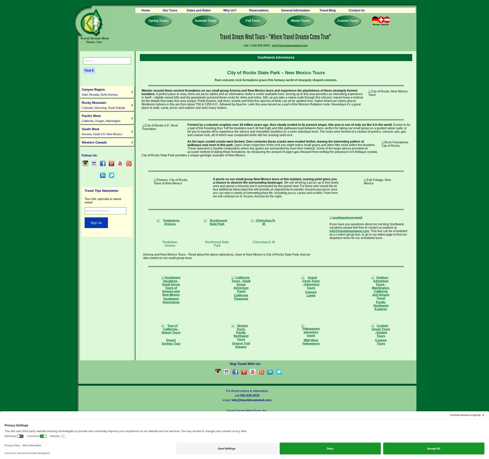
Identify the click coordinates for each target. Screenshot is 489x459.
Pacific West (101, 118)
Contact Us (357, 10)
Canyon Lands (311, 293)
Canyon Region (99, 92)
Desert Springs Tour (171, 342)
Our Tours (170, 10)
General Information (295, 10)
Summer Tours (205, 20)
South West (102, 131)
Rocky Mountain (103, 105)
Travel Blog (327, 10)
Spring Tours (158, 20)
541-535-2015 (249, 395)
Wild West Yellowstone (311, 342)
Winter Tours (300, 20)
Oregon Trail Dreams (241, 345)
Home (145, 10)
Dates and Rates (199, 10)
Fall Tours (253, 20)
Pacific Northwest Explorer (380, 306)
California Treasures (241, 297)
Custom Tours (347, 20)
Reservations (259, 10)
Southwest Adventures (171, 300)
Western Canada (94, 142)
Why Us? (229, 10)
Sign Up (96, 222)
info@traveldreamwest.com (290, 45)
